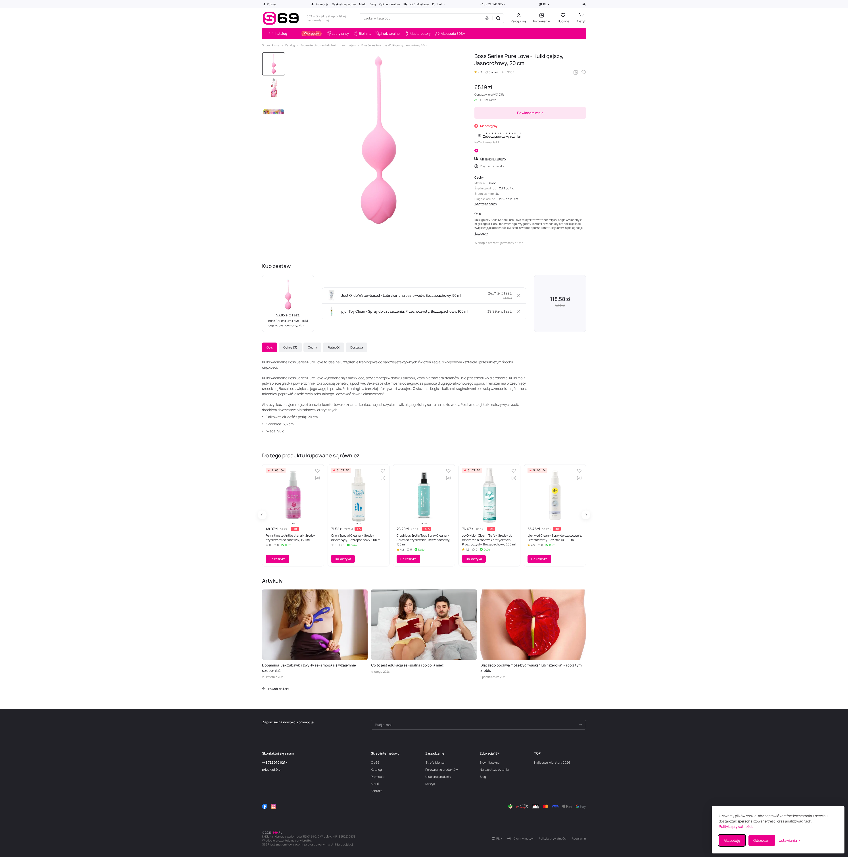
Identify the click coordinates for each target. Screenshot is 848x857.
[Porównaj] (576, 72)
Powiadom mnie (530, 112)
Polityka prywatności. (736, 826)
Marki (375, 784)
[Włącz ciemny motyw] (584, 4)
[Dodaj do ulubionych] (583, 72)
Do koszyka (277, 559)
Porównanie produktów (441, 769)
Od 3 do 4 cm (507, 188)
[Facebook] (264, 806)
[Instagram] (273, 806)
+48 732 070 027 (491, 4)
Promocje (377, 776)
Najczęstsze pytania (494, 769)
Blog (483, 776)
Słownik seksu (489, 762)
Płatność (334, 347)
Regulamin (579, 838)
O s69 (375, 762)
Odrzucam (761, 840)
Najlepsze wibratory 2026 (552, 762)
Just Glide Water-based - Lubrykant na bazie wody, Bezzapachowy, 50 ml (401, 295)
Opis (270, 347)
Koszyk (430, 784)
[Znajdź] (498, 18)
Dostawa (356, 347)
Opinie (289, 347)
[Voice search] (488, 18)
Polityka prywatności (552, 838)
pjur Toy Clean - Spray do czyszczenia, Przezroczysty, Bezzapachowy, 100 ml (404, 311)
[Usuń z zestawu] (518, 295)
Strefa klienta (435, 762)
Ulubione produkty (438, 776)
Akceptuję (732, 840)
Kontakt (376, 791)
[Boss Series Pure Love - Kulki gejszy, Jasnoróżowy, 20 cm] (378, 140)
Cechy (312, 347)
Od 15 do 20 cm (508, 199)
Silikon (492, 183)
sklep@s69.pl (271, 769)
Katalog (376, 769)
